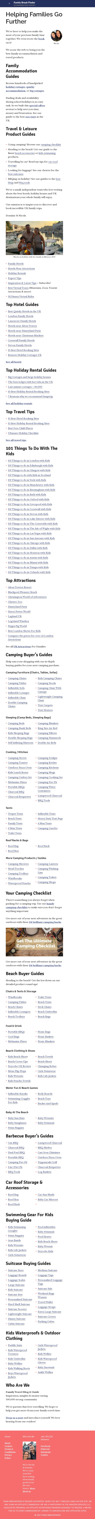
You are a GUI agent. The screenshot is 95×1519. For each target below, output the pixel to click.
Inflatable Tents (46, 813)
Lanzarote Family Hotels (22, 321)
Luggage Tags (45, 1275)
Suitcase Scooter (17, 1309)
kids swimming (47, 153)
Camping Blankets (48, 723)
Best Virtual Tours (18, 288)
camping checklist (51, 144)
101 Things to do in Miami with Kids (28, 562)
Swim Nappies (16, 1127)
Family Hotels (16, 263)
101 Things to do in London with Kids (29, 460)
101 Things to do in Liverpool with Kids (30, 504)
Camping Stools (47, 683)
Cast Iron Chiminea (49, 1152)
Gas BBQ (13, 1143)
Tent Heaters (45, 710)
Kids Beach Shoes (47, 1241)
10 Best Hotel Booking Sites (23, 350)
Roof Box (13, 851)
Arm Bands (14, 1240)
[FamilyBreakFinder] (24, 3)
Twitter (44, 1455)
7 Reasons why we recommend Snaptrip (30, 396)
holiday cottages (15, 87)
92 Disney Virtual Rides (21, 296)
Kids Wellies (44, 1354)
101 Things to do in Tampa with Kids (28, 567)
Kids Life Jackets (47, 1076)
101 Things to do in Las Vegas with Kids (30, 533)
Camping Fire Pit (47, 782)
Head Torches (16, 868)
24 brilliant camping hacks (45, 922)
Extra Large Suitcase (49, 1311)
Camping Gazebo (48, 828)
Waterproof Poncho (19, 883)
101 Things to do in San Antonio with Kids (31, 538)
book (41, 38)
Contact (8, 1446)
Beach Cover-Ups (18, 1061)
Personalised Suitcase (20, 1299)
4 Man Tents (45, 823)
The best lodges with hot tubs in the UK (30, 382)
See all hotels (14, 362)
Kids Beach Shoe (17, 1056)
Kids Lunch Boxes (18, 772)
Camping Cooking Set (50, 777)
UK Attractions (22, 646)
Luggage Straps (46, 1307)
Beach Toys (44, 1098)
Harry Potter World (19, 611)
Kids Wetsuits (15, 1076)
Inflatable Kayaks (18, 1093)
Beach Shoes (45, 1061)
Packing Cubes (46, 1321)
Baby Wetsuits (46, 1118)
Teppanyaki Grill (47, 1162)
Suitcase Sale (45, 1288)
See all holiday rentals (19, 403)
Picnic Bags (44, 1031)
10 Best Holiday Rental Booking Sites (28, 391)
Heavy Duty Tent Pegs (50, 818)
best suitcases (15, 174)
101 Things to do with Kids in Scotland (29, 475)
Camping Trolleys (18, 873)
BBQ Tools (44, 800)
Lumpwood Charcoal (50, 795)
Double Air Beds (47, 742)
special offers (37, 105)
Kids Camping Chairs (50, 678)
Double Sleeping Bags (20, 738)
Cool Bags (13, 1036)
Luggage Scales (16, 1280)
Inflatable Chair (17, 697)
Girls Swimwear (47, 1071)
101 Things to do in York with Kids (27, 480)
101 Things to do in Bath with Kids (27, 494)
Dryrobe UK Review (19, 1066)
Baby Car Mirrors (48, 1199)
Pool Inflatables (46, 1227)
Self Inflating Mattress (20, 742)
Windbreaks (15, 878)
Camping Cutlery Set (20, 777)
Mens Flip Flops (17, 1071)
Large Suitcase (16, 1285)
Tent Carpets (45, 705)
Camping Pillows (47, 733)
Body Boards (45, 1093)
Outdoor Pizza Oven (20, 767)
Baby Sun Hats (16, 1118)
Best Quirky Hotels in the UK (24, 311)
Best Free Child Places (20, 428)
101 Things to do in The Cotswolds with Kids (33, 523)
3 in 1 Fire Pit (15, 1167)
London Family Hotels (20, 316)
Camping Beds (16, 723)
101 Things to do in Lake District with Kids (31, 518)
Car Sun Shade (46, 1194)
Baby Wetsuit (45, 1246)
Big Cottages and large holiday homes (29, 377)
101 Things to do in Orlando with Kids (29, 572)
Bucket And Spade (48, 1103)
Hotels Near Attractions (21, 268)
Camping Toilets (47, 877)
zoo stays (30, 116)
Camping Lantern (48, 864)
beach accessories (25, 153)
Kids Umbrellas (16, 1358)
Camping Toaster (18, 762)
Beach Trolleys (16, 1016)
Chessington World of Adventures (27, 597)
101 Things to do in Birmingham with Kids (31, 489)
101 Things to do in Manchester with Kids (31, 485)
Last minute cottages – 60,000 (25, 386)
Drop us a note (14, 1418)
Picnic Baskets (46, 1036)
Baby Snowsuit (46, 1367)
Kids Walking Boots (19, 1368)
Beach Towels (45, 1056)
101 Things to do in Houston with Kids (29, 552)
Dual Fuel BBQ (16, 1152)
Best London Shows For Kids (24, 631)
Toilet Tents (15, 833)
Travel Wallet (45, 1302)
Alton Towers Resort (20, 587)
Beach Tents (15, 818)
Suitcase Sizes (16, 1270)
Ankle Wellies (45, 1372)
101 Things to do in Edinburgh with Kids (30, 465)
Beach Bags (44, 1016)
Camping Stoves (17, 758)
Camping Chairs (17, 678)
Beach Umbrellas (47, 1011)
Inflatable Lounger (18, 692)
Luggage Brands (17, 1275)
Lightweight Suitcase (20, 1314)
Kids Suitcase (15, 1289)
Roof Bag (13, 846)
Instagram (46, 1452)
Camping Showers (18, 864)
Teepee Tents (15, 813)
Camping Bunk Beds (19, 728)
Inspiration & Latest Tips (22, 283)
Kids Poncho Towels (19, 1081)
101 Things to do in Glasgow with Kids (29, 470)
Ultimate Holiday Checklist (23, 433)
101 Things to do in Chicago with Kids (29, 543)
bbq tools (24, 182)
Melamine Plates (17, 782)
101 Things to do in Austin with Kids (28, 557)
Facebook (45, 1446)
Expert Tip (14, 278)
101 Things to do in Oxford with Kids (28, 499)
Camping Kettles (47, 762)
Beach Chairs (15, 1007)
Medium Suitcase (47, 1270)
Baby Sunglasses (17, 1123)
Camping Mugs (46, 772)
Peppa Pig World (17, 626)
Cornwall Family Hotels (21, 340)
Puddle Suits (15, 1345)
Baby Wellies (15, 1363)
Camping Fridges (47, 758)
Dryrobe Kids (45, 1251)
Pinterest (45, 1449)
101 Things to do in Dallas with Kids (28, 548)
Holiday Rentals (17, 273)
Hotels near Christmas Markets (25, 335)
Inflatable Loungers (19, 1011)
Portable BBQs (16, 787)
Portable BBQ (16, 1157)
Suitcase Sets (15, 1294)
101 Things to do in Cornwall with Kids (29, 509)
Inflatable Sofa (16, 688)
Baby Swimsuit (46, 1123)
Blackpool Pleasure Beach (22, 592)
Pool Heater (44, 1236)
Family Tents (15, 823)
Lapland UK (15, 616)
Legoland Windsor (18, 621)
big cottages (37, 90)
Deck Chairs (44, 1007)
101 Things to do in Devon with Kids (28, 514)
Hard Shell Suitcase (19, 1304)
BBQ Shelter (45, 1147)
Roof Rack (44, 846)
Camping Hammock (49, 738)
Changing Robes (47, 1066)
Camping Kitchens (48, 767)
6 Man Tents (15, 828)
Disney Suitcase (16, 1318)
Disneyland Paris (17, 606)
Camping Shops (47, 882)
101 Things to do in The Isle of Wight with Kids (34, 528)
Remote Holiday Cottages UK (24, 355)
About (7, 1443)
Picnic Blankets (46, 1041)
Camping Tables (17, 683)
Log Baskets (44, 1172)
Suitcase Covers (47, 1316)
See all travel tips (16, 440)
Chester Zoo (15, 601)
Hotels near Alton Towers (22, 326)
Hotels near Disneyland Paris (24, 330)
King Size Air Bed (47, 728)
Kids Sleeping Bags (18, 733)
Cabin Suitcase (16, 1323)
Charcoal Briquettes (19, 796)
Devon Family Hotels (20, 345)
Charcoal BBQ (16, 791)
